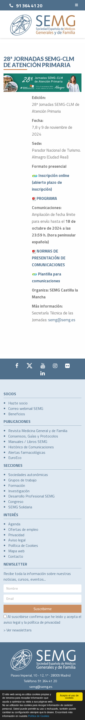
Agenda (14, 524)
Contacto (15, 556)
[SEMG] (42, 25)
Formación (16, 485)
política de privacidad (44, 622)
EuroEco (14, 457)
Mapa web (16, 551)
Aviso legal (17, 540)
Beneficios (16, 414)
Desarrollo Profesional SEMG (31, 496)
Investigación (19, 491)
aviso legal (12, 622)
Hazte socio (18, 403)
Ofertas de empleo (23, 529)
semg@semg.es (61, 320)
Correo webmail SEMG (25, 408)
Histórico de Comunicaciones (31, 447)
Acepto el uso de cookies (69, 696)
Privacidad (16, 535)
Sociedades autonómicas (28, 474)
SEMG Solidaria (20, 507)
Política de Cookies (38, 716)
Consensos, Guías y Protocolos (33, 436)
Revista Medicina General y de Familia (37, 430)
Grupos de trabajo (22, 480)
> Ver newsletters (18, 630)
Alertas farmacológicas (26, 452)
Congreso (15, 501)
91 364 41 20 (29, 5)
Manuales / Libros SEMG (27, 441)
